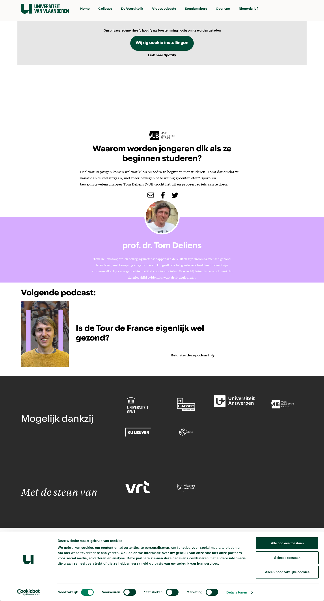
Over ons (223, 9)
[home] (45, 9)
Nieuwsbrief (248, 9)
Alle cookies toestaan (287, 543)
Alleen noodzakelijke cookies (287, 572)
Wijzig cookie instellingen (162, 43)
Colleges (105, 9)
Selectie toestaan (287, 558)
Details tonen (236, 592)
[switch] (129, 592)
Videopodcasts (164, 9)
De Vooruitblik (132, 9)
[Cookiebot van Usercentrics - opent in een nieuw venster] (28, 592)
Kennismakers (196, 9)
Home (84, 9)
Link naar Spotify (162, 55)
